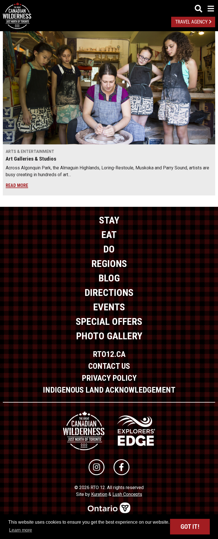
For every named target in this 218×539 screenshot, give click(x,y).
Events (109, 307)
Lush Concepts (127, 494)
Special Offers (109, 321)
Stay (109, 220)
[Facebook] (121, 467)
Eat (109, 234)
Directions (109, 292)
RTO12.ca (109, 354)
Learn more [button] (20, 530)
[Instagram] (96, 467)
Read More (17, 185)
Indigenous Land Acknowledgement (109, 390)
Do (109, 249)
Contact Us (109, 366)
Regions (109, 263)
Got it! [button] (190, 526)
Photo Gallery (109, 336)
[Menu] (204, 8)
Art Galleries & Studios (31, 159)
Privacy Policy (109, 378)
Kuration (99, 494)
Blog (109, 278)
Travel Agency (191, 22)
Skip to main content (109, 8)
